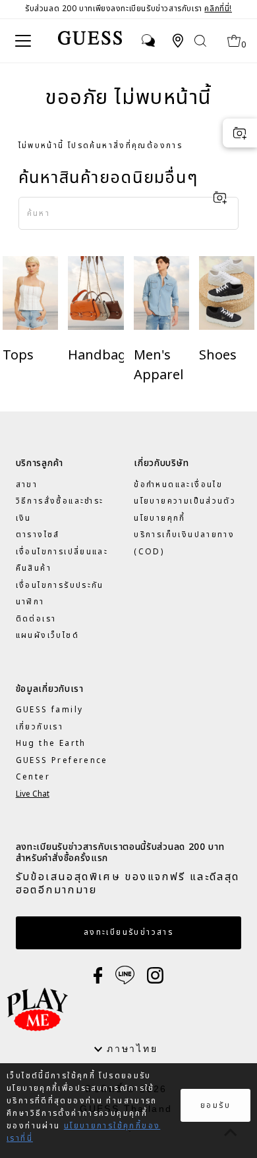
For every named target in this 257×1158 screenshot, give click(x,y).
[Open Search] (200, 40)
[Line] (125, 975)
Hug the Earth (51, 743)
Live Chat (32, 794)
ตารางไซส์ (38, 534)
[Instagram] (155, 975)
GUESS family (50, 710)
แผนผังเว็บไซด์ (47, 635)
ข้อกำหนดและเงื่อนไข (178, 484)
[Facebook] (98, 975)
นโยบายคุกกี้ (159, 518)
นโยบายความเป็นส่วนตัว (185, 501)
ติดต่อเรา (36, 619)
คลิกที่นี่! (218, 8)
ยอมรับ (215, 1105)
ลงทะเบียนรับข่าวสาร (128, 932)
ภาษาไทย (129, 1048)
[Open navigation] (25, 40)
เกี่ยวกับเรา (39, 727)
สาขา (27, 484)
